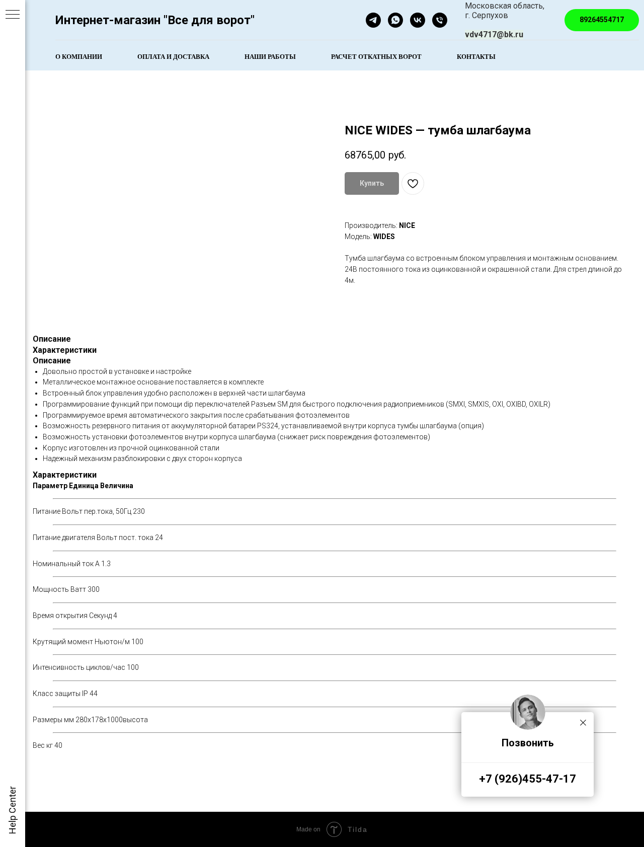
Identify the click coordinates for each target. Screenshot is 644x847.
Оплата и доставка (173, 56)
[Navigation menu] (13, 15)
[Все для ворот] (417, 20)
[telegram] (373, 20)
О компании (78, 56)
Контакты (476, 56)
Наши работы (270, 56)
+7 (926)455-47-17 (527, 779)
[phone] (439, 20)
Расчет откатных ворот (376, 56)
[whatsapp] (395, 20)
